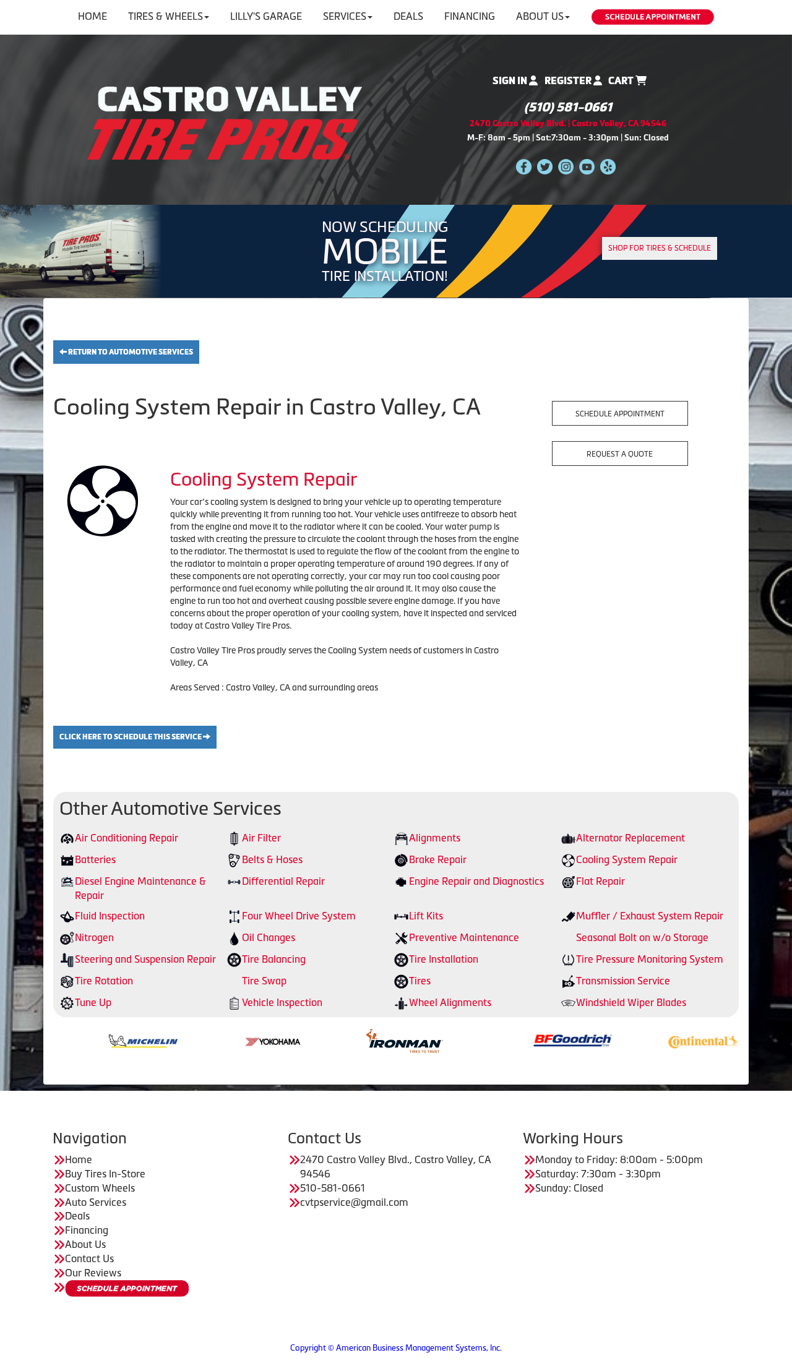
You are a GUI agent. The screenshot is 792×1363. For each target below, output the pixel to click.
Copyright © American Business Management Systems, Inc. (396, 1347)
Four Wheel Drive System (299, 915)
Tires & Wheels (165, 16)
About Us (540, 16)
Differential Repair (283, 881)
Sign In (511, 80)
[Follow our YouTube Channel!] (587, 166)
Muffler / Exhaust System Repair (649, 915)
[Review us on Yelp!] (608, 166)
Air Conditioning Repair (126, 837)
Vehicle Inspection (282, 1002)
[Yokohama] (220, 1040)
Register (568, 80)
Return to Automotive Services (130, 352)
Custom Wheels (100, 1187)
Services (344, 16)
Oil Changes (268, 937)
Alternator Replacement (630, 837)
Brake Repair (438, 859)
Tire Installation (443, 959)
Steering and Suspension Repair (145, 959)
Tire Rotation (104, 980)
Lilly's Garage (266, 16)
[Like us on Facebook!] (524, 166)
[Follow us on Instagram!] (566, 166)
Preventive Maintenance (464, 937)
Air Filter (261, 837)
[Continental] (649, 1040)
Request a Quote (620, 454)
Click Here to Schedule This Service (131, 737)
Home (92, 16)
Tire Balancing (274, 959)
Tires (420, 980)
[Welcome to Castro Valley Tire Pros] (224, 121)
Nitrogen (94, 937)
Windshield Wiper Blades (631, 1002)
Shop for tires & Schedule (659, 248)
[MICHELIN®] (89, 1040)
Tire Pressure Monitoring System (649, 959)
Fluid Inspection (110, 915)
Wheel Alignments (450, 1002)
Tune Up (93, 1002)
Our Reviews (93, 1272)
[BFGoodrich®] (519, 1040)
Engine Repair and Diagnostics (476, 881)
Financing (469, 16)
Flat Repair (600, 881)
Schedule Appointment (620, 414)
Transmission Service (623, 980)
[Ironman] (350, 1040)
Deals (408, 16)
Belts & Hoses (272, 859)
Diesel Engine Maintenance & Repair (140, 888)
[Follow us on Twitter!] (545, 166)
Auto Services (95, 1202)
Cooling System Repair (627, 859)
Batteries (95, 859)
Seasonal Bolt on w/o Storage (642, 937)
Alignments (434, 837)
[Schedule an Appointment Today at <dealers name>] (127, 1288)
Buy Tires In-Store (105, 1173)
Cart (621, 80)
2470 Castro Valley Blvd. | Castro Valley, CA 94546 (568, 123)
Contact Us (89, 1258)
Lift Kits (426, 915)
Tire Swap (264, 980)
